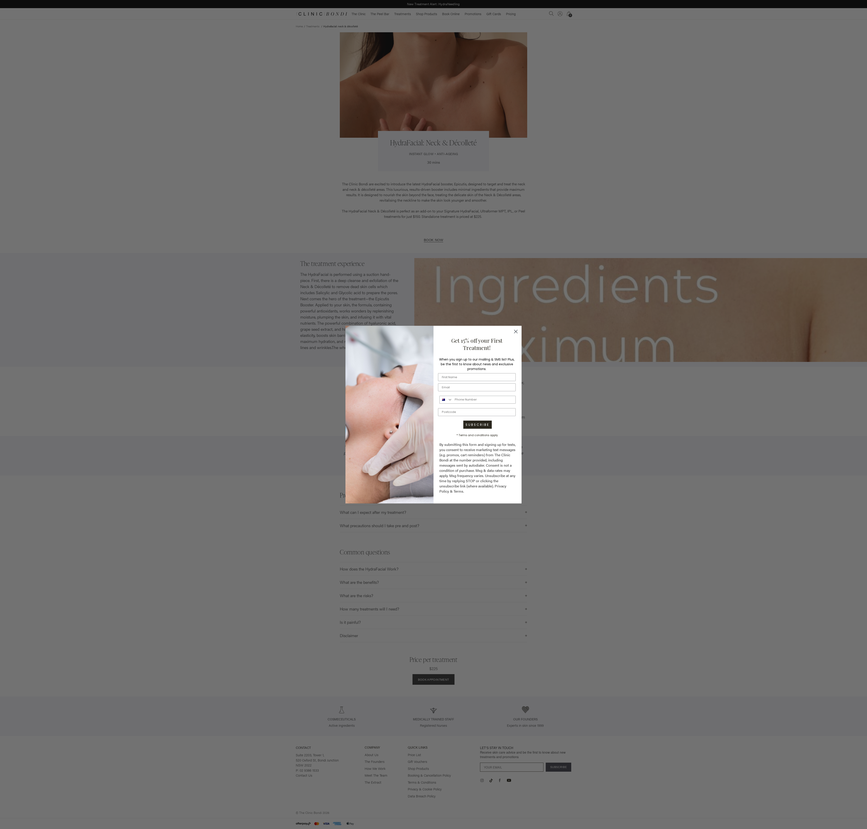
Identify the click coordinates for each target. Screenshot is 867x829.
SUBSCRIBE (477, 424)
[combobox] (446, 399)
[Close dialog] (516, 331)
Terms (458, 491)
